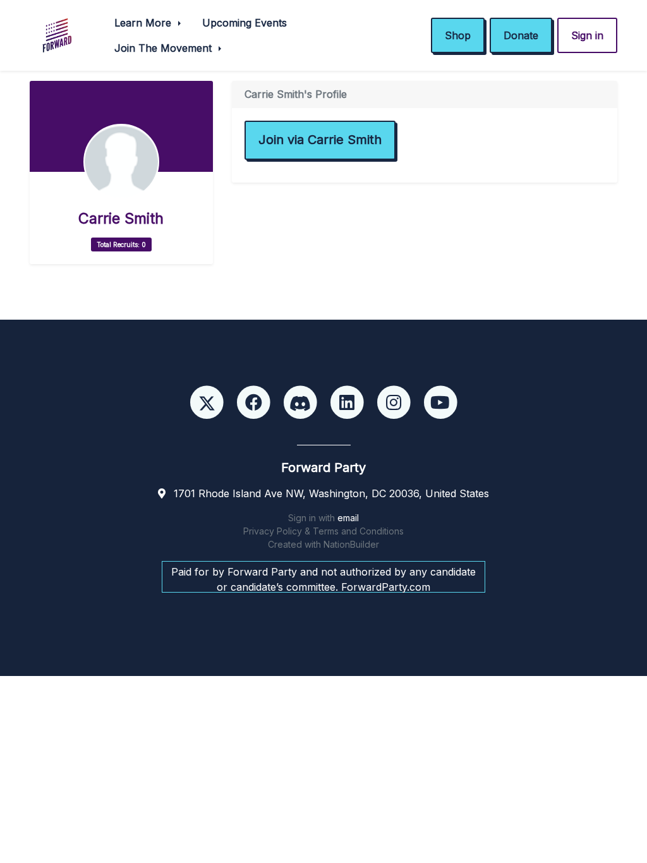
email (348, 517)
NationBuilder (351, 544)
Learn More (144, 22)
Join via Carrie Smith (320, 139)
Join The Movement (164, 48)
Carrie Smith (121, 218)
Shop (458, 35)
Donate (521, 35)
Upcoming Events (244, 22)
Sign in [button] (587, 35)
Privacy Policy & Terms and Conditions (323, 531)
